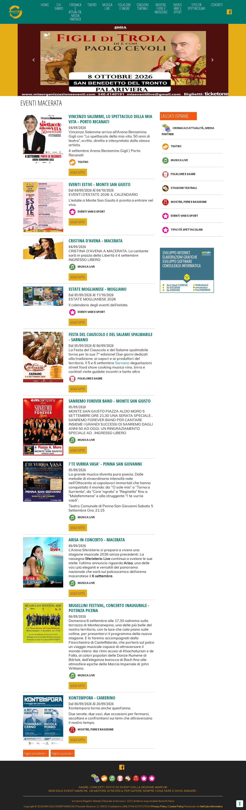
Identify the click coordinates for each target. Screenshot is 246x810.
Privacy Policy (159, 806)
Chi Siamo (59, 6)
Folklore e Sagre (124, 6)
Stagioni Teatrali (143, 6)
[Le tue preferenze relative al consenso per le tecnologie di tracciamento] (239, 803)
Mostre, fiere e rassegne (161, 8)
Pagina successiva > (62, 753)
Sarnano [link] (122, 363)
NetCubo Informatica (211, 806)
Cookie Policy (175, 806)
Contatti (217, 4)
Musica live (107, 6)
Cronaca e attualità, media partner (75, 12)
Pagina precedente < (36, 753)
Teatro (92, 4)
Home (45, 4)
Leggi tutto (77, 172)
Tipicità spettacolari (196, 6)
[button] (33, 60)
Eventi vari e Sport (177, 8)
